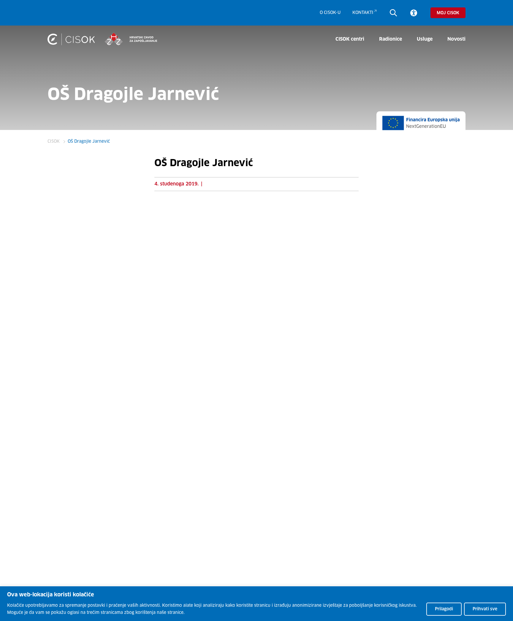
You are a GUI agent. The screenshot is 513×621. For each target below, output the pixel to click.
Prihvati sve (485, 609)
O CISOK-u (330, 13)
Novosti (456, 39)
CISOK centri (349, 39)
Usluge (425, 39)
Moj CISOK (448, 13)
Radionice (390, 39)
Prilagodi (444, 609)
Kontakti (362, 13)
